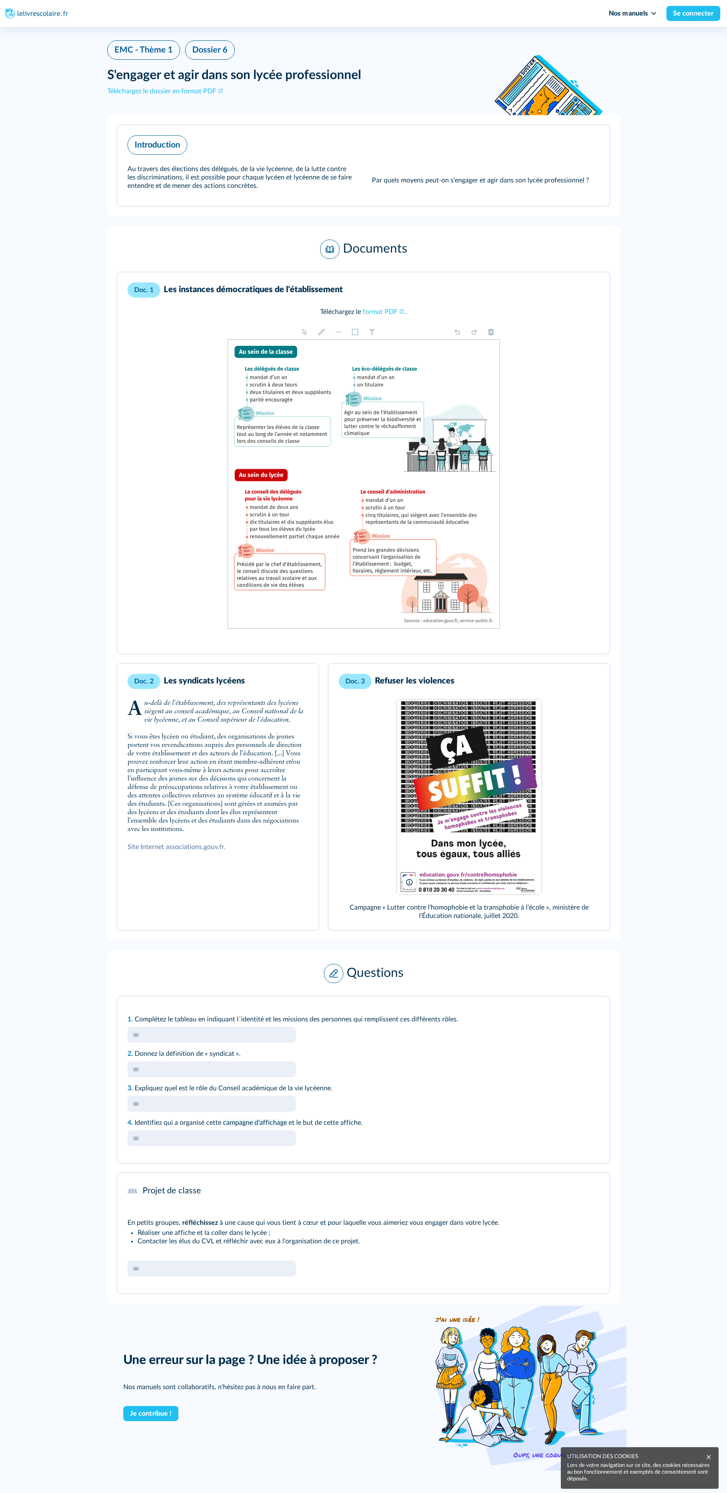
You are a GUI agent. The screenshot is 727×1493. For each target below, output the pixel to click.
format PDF (380, 312)
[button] (363, 165)
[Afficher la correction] (568, 290)
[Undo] (457, 332)
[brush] (321, 332)
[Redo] (474, 332)
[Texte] (372, 332)
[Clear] (491, 332)
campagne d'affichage (255, 1122)
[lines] (338, 332)
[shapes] (355, 332)
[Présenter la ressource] (590, 142)
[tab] (568, 290)
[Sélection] (304, 332)
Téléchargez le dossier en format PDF (161, 91)
